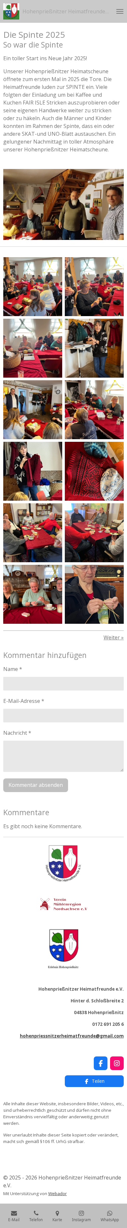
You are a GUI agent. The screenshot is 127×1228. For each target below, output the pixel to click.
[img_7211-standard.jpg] (33, 471)
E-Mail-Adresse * (23, 701)
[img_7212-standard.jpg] (94, 471)
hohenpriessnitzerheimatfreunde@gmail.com (72, 1036)
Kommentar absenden (35, 784)
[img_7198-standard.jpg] (33, 286)
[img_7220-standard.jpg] (94, 533)
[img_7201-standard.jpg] (33, 348)
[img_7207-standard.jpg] (94, 409)
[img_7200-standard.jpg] (94, 286)
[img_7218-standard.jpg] (33, 533)
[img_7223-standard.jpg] (33, 594)
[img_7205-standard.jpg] (33, 409)
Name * (12, 669)
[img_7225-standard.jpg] (94, 594)
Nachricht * (17, 732)
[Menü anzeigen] (120, 11)
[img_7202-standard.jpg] (94, 348)
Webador (57, 1193)
